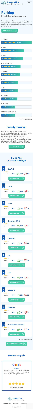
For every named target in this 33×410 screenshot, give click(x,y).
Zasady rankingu (7, 403)
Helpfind (16, 369)
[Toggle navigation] (29, 3)
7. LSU (3, 87)
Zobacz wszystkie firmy (15, 343)
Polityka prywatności (25, 403)
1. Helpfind (4, 39)
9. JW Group (4, 103)
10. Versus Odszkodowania (8, 111)
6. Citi (3, 79)
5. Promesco (4, 71)
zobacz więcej (7, 30)
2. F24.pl (3, 47)
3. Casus (3, 55)
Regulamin (15, 403)
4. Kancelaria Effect (6, 63)
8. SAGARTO (4, 95)
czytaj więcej (15, 146)
